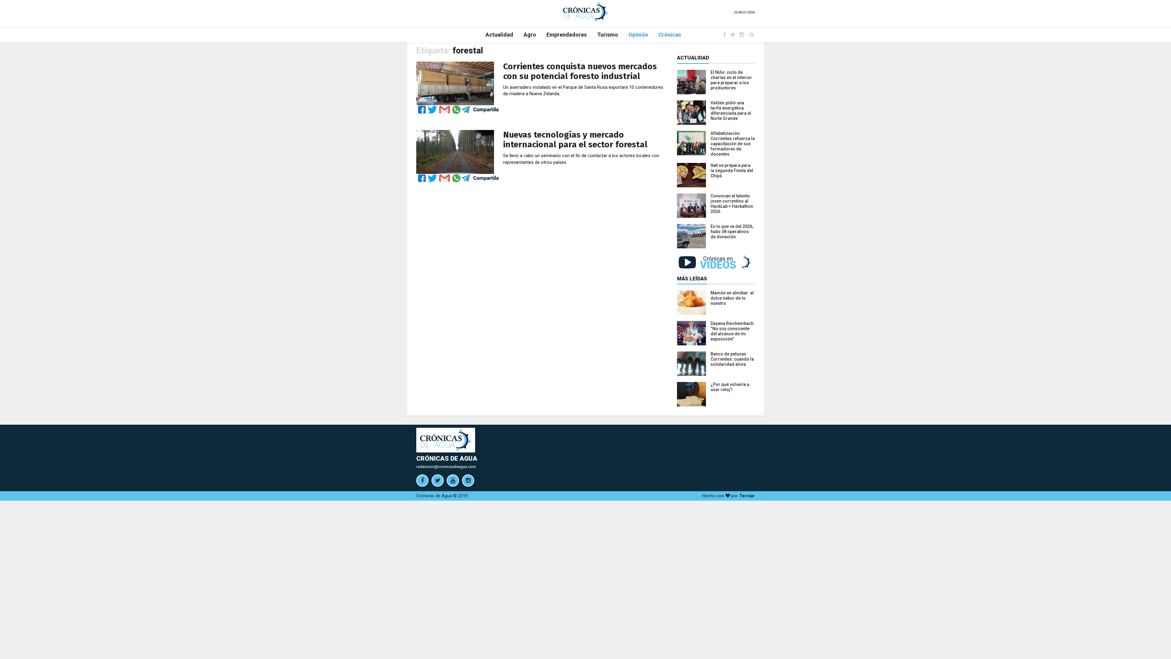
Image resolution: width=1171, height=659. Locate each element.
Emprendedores (566, 34)
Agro (530, 34)
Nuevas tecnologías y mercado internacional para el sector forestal (575, 139)
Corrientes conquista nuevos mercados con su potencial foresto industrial (580, 71)
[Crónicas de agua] (585, 11)
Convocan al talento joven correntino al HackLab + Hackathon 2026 (732, 203)
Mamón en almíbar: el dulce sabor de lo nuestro (732, 298)
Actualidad (499, 34)
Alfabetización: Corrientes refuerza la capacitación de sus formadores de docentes (733, 144)
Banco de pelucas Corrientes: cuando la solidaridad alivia (732, 359)
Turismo (607, 34)
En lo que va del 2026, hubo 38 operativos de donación (732, 231)
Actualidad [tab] (693, 58)
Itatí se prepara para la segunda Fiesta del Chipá (732, 170)
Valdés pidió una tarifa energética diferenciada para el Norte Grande (731, 110)
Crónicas (669, 34)
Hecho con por (728, 496)
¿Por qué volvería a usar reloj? (730, 387)
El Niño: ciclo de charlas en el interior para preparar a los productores (731, 80)
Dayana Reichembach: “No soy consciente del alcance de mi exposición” (733, 331)
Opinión (638, 34)
